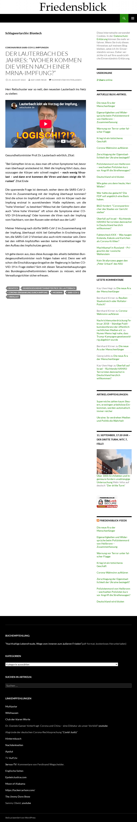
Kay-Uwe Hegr (39, 79)
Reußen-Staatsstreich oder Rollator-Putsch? (112, 301)
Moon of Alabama (15, 783)
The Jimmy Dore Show (17, 796)
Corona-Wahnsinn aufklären (112, 147)
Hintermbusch (13, 738)
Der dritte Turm (115, 485)
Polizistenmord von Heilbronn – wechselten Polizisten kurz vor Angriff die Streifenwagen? (113, 167)
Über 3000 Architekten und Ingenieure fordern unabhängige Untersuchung (114, 479)
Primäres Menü (132, 18)
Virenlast (13, 297)
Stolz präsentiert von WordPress (20, 817)
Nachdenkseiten (14, 745)
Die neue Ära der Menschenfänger (106, 104)
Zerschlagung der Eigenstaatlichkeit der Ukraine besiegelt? (113, 156)
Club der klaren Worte (17, 719)
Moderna (58, 292)
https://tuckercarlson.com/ (20, 790)
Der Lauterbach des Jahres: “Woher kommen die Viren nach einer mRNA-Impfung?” (43, 63)
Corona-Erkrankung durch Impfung (28, 292)
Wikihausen (11, 712)
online (104, 79)
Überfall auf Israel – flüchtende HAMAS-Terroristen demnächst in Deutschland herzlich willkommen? (114, 223)
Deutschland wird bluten (110, 176)
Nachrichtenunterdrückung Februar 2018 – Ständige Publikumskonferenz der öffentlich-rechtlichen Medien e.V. (114, 325)
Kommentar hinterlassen (67, 79)
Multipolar (11, 706)
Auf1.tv (13, 757)
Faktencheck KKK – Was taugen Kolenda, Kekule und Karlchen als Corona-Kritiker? (114, 238)
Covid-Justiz (70, 732)
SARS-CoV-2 (73, 292)
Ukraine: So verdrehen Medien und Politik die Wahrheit (113, 419)
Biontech (13, 288)
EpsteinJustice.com (16, 777)
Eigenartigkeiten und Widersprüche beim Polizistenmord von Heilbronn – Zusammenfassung (113, 117)
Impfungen (42, 47)
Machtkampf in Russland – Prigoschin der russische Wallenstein (114, 251)
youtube (103, 725)
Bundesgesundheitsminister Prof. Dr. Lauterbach (49, 288)
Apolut (9, 751)
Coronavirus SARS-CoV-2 (20, 47)
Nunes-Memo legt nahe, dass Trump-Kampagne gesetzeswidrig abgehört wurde (114, 336)
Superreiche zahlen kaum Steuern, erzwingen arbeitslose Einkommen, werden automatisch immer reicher (114, 406)
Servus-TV (10, 764)
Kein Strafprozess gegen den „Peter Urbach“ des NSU (112, 262)
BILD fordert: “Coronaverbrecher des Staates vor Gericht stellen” (113, 209)
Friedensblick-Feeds (113, 520)
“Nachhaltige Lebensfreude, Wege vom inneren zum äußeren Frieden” (43, 643)
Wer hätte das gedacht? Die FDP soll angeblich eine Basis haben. (113, 196)
